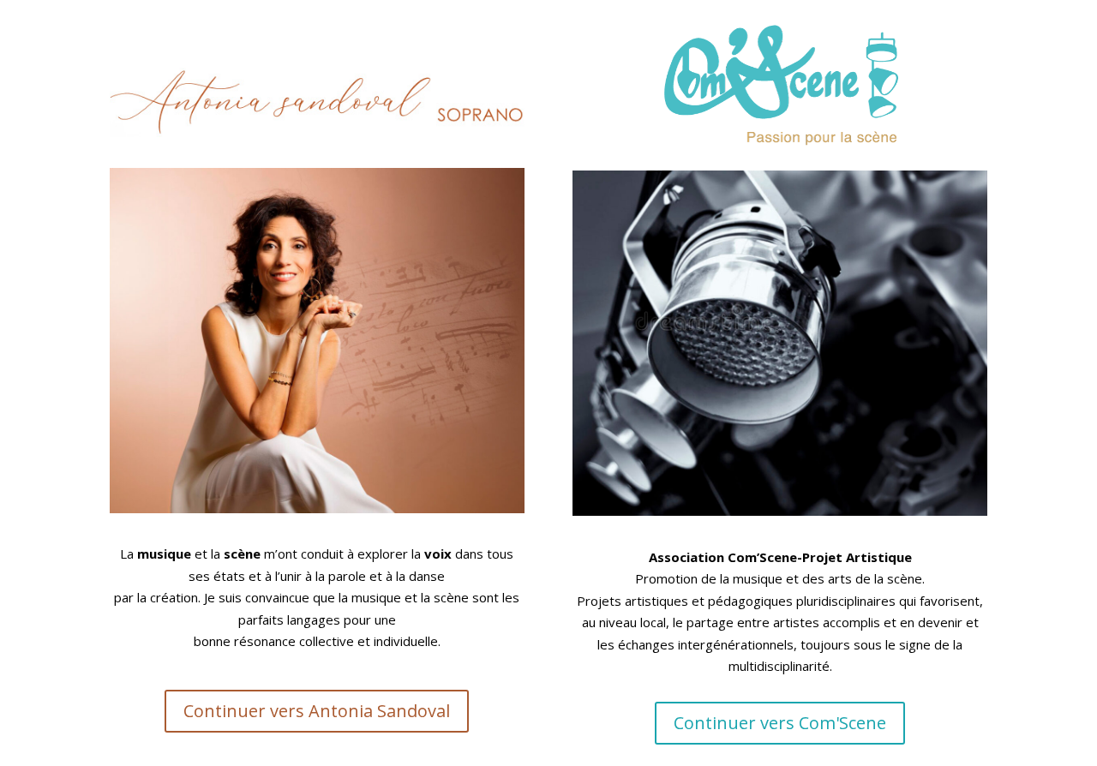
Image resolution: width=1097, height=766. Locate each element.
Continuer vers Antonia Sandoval (316, 710)
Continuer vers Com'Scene (780, 722)
